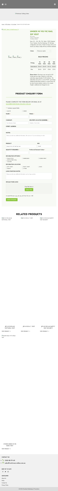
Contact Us (4, 483)
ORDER (25, 111)
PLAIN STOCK (10, 158)
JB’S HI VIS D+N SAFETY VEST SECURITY (48, 327)
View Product (5, 331)
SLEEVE (9, 168)
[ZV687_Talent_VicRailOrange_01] (15, 42)
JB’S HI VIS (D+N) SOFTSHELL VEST (10, 327)
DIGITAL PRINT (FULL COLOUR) (12, 160)
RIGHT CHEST (26, 167)
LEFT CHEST (10, 167)
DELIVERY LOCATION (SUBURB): (38, 120)
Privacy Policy (5, 485)
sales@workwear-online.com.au (18, 104)
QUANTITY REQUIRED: (12, 150)
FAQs (3, 480)
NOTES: (8, 133)
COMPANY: (9, 120)
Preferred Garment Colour (37, 150)
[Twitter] (5, 472)
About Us (4, 478)
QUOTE (9, 111)
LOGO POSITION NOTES (13, 171)
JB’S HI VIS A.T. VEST (29, 326)
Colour (32, 51)
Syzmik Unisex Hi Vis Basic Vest (10, 445)
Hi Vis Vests (36, 37)
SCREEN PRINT (42, 158)
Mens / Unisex (35, 38)
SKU (38, 143)
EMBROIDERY (26, 158)
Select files (29, 190)
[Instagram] (8, 472)
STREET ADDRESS (11, 126)
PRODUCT (9, 143)
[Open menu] (54, 4)
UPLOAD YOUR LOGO (12, 182)
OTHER (25, 168)
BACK (40, 167)
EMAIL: (31, 114)
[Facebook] (3, 472)
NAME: (8, 114)
